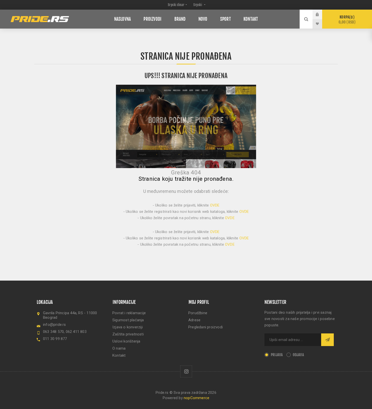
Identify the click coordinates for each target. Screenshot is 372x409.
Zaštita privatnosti (128, 334)
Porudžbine (197, 313)
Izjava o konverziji (127, 327)
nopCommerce (196, 398)
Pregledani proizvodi (205, 327)
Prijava (321, 14)
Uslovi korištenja (126, 341)
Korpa (347, 20)
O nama (119, 348)
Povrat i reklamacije (129, 313)
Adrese (194, 320)
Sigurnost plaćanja (128, 320)
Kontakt (119, 355)
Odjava (298, 354)
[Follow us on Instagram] (186, 371)
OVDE (215, 205)
